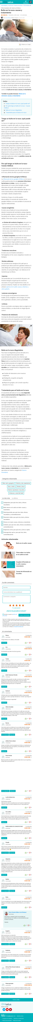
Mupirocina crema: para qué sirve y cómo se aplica (17, 530)
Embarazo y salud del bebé (16, 493)
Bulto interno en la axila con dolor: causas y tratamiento (15, 508)
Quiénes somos (20, 1016)
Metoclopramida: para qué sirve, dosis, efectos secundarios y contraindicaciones (16, 513)
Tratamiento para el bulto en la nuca (16, 112)
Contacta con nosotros (7, 1018)
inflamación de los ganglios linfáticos (13, 179)
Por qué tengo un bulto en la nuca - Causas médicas (17, 107)
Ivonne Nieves (8, 18)
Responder (4, 643)
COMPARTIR (25, 3)
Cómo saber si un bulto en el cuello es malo (23, 554)
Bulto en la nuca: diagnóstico (14, 110)
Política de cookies (17, 1020)
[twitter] (4, 1009)
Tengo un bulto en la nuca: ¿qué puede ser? (17, 103)
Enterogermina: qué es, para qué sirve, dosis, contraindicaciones (15, 533)
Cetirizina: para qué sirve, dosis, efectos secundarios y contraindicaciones (17, 526)
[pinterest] (10, 1009)
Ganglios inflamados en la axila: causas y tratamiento (23, 564)
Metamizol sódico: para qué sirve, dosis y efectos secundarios (16, 518)
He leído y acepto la (10, 615)
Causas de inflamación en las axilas (24, 573)
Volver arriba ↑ (16, 1000)
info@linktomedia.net (18, 627)
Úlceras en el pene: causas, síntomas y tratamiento (17, 522)
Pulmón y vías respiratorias (23, 483)
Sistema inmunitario (18, 5)
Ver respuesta (5, 735)
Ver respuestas (5, 791)
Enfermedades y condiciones (7, 5)
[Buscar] (31, 2)
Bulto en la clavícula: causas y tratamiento (13, 95)
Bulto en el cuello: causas (24, 543)
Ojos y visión (11, 487)
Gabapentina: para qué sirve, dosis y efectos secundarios (15, 504)
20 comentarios (23, 15)
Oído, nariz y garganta (8, 483)
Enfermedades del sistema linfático (11, 8)
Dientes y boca (21, 487)
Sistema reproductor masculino (16, 490)
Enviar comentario (24, 615)
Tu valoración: (16, 608)
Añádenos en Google (26, 44)
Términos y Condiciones (19, 1018)
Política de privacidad (6, 1020)
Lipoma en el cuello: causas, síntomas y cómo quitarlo (15, 288)
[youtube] (7, 1009)
